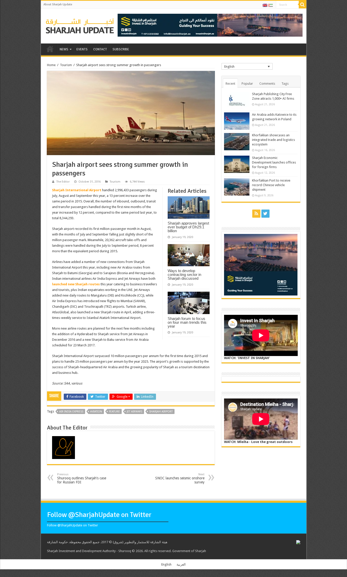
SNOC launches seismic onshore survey (179, 478)
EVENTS (82, 49)
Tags (285, 83)
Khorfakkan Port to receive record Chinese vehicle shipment (271, 185)
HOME (50, 48)
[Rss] (256, 214)
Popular (247, 83)
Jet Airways (134, 411)
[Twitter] (265, 214)
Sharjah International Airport (76, 190)
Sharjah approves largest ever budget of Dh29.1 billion (188, 227)
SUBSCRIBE (121, 49)
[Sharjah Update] (80, 25)
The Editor (63, 181)
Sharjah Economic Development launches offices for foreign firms (274, 162)
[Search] (302, 4)
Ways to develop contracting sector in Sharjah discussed (184, 274)
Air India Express (71, 411)
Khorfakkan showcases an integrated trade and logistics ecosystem (273, 139)
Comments (267, 83)
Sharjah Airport (161, 411)
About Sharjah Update (57, 4)
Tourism (66, 65)
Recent (230, 83)
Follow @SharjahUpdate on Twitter (99, 514)
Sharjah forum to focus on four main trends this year (187, 322)
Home (51, 65)
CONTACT (100, 49)
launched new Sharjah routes (76, 284)
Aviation (96, 411)
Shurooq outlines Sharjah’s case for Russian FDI (81, 478)
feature (114, 411)
